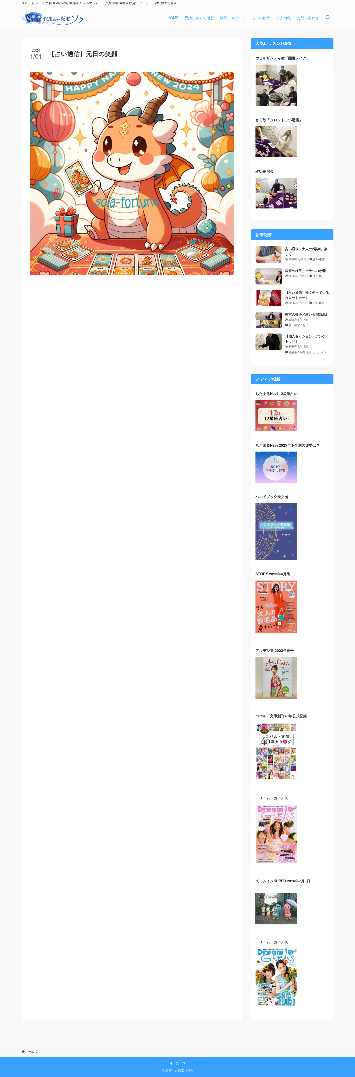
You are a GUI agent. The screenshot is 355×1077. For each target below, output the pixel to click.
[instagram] (183, 1063)
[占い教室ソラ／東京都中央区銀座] (53, 17)
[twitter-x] (177, 1063)
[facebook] (171, 1063)
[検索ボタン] (327, 18)
